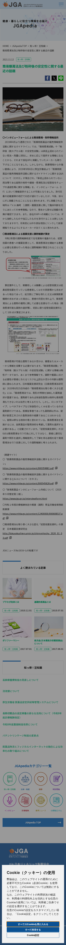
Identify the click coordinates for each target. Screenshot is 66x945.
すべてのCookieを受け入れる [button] (33, 924)
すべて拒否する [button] (33, 929)
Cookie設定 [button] (33, 935)
